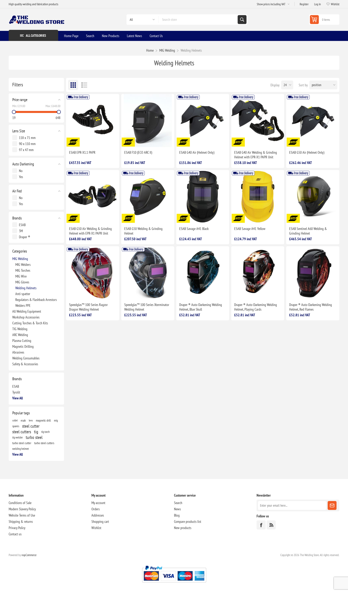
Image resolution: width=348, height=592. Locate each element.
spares (15, 426)
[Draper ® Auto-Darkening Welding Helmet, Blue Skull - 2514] (202, 272)
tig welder (17, 437)
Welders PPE (23, 305)
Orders (95, 509)
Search (242, 19)
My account (98, 502)
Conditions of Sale (20, 502)
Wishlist (96, 527)
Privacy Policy (17, 527)
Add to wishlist (72, 141)
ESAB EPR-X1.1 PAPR (82, 152)
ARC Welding (20, 334)
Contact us (15, 534)
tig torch (45, 432)
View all (17, 398)
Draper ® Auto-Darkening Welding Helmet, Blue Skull (200, 307)
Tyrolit (16, 392)
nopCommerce (29, 555)
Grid (73, 85)
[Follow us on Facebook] (261, 524)
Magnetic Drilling (23, 346)
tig (36, 431)
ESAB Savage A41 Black (194, 228)
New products (182, 527)
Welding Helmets (25, 288)
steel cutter (30, 426)
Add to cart (105, 141)
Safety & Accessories (25, 364)
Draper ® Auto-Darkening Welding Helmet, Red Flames (310, 307)
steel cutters (21, 431)
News (177, 509)
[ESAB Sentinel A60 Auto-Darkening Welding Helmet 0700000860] (312, 196)
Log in (317, 4)
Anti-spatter (22, 293)
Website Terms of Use (22, 515)
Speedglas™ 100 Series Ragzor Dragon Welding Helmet (88, 307)
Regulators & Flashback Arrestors (36, 299)
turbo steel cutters (44, 443)
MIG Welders (23, 264)
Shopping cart (100, 521)
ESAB (22, 224)
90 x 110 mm (27, 143)
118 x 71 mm (27, 137)
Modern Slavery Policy (22, 509)
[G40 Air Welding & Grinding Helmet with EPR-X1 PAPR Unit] (257, 120)
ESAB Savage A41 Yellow (249, 228)
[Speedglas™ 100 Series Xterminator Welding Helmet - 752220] (147, 272)
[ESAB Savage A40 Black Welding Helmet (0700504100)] (202, 196)
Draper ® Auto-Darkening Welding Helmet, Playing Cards (255, 307)
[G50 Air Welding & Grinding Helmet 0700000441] (312, 120)
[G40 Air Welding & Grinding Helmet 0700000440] (202, 120)
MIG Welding (20, 258)
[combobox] (198, 19)
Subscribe (332, 505)
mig (56, 420)
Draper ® (24, 237)
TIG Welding (19, 329)
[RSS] (271, 524)
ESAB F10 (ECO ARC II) (138, 152)
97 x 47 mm (26, 149)
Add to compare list (81, 141)
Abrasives (18, 352)
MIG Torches (22, 270)
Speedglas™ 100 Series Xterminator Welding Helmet (146, 307)
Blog (177, 515)
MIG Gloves (22, 282)
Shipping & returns (21, 521)
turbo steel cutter (21, 443)
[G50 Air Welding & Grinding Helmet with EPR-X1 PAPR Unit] (92, 196)
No (21, 170)
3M (21, 231)
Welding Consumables (25, 358)
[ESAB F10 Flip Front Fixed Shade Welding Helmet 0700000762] (147, 120)
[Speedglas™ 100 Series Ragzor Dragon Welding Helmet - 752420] (92, 272)
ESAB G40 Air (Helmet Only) (196, 152)
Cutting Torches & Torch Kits (30, 323)
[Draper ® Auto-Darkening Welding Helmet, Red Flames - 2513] (312, 272)
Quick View (89, 141)
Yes (21, 176)
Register (304, 4)
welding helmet (20, 449)
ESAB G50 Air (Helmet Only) (306, 152)
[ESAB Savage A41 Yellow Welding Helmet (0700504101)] (257, 196)
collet (15, 420)
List (84, 85)
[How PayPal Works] (174, 584)
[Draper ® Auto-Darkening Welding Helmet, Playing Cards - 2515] (257, 272)
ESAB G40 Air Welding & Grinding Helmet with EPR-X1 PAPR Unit (255, 154)
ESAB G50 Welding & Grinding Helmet (143, 231)
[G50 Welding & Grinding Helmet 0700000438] (147, 196)
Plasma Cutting (21, 340)
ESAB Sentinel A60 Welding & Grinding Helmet (308, 231)
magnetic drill (43, 420)
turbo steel (34, 437)
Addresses (97, 515)
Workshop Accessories (25, 317)
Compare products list (187, 521)
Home (150, 50)
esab (23, 420)
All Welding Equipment (26, 311)
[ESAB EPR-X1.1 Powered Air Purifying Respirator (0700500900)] (92, 120)
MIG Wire (21, 276)
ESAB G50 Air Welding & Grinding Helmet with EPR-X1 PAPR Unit (90, 231)
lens (31, 420)
